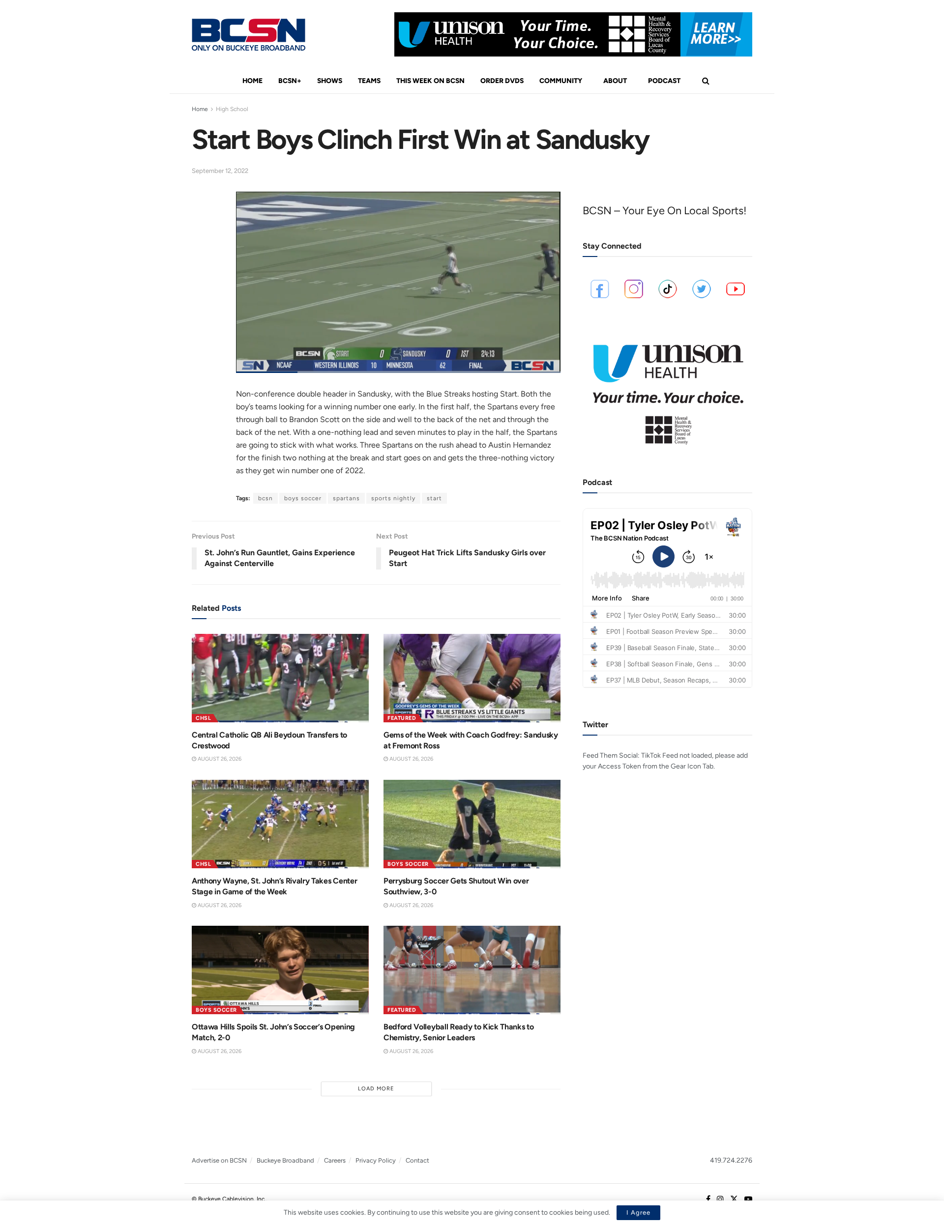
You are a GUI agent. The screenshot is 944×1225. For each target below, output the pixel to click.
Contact (417, 1160)
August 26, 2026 (218, 759)
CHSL (203, 718)
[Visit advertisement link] (573, 34)
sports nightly (393, 498)
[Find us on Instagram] (720, 1199)
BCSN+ (289, 81)
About (615, 81)
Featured (401, 718)
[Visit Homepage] (248, 35)
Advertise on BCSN (219, 1160)
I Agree (638, 1212)
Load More (376, 1088)
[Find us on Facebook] (708, 1199)
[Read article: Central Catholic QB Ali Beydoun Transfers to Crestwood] (280, 678)
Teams (369, 81)
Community (560, 81)
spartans (346, 498)
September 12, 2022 (220, 170)
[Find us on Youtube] (748, 1199)
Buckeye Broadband (285, 1160)
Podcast (664, 81)
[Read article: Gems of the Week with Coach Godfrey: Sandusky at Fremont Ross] (472, 678)
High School (232, 109)
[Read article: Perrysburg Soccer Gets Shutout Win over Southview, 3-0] (472, 824)
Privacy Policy (375, 1160)
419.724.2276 (731, 1160)
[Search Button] (705, 81)
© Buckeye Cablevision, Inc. (229, 1199)
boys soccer (303, 498)
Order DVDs (502, 81)
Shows (329, 81)
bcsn (265, 498)
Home (252, 81)
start (434, 498)
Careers (335, 1160)
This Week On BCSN (430, 81)
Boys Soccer (408, 864)
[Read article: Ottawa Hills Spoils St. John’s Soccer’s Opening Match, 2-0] (280, 970)
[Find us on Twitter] (734, 1199)
